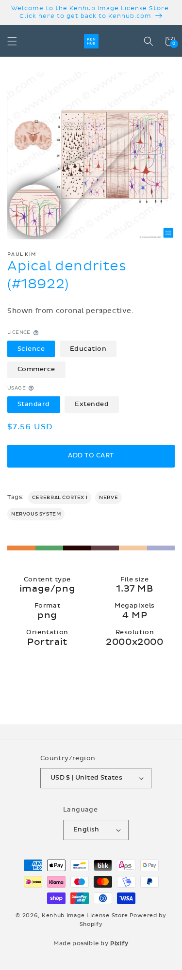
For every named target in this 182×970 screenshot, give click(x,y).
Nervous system (36, 514)
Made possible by (91, 943)
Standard (33, 404)
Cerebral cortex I (59, 498)
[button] (12, 41)
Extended (92, 404)
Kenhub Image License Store (85, 915)
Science (31, 349)
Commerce (36, 369)
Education (88, 349)
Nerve (108, 498)
